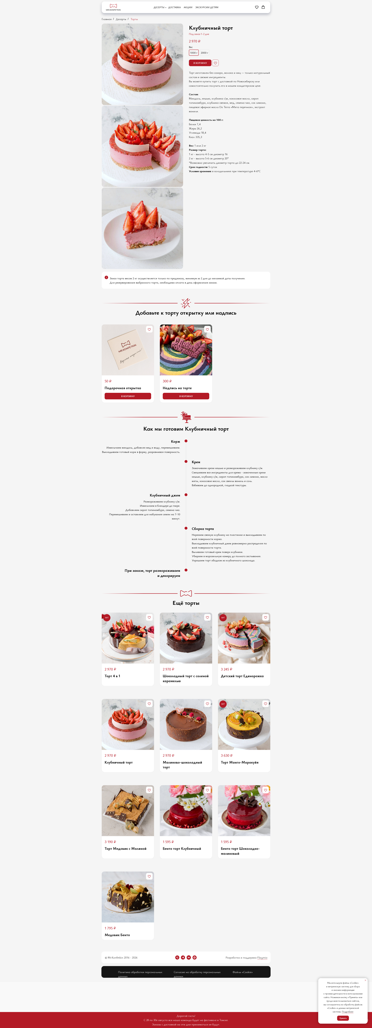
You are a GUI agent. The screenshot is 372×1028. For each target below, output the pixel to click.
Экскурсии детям (206, 7)
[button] (257, 7)
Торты (134, 19)
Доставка (174, 7)
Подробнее (347, 1011)
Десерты (159, 7)
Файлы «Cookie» (243, 972)
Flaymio (262, 957)
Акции (188, 7)
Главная (107, 19)
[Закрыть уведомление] (365, 980)
